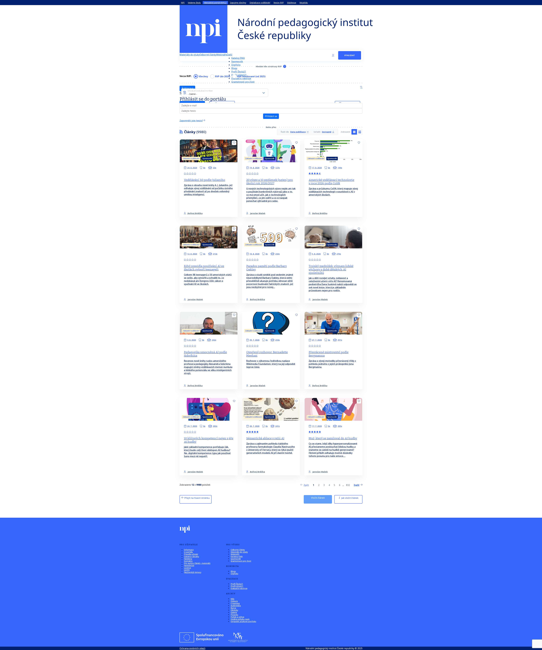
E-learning (235, 603)
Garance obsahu (191, 556)
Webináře (221, 54)
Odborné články (208, 54)
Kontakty (188, 561)
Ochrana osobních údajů (192, 648)
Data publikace (298, 132)
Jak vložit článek (349, 497)
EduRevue (291, 2)
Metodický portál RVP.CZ (215, 2)
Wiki (232, 598)
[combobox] (224, 93)
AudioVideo (236, 605)
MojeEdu (304, 2)
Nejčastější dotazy (192, 572)
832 (348, 485)
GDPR (187, 570)
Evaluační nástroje (239, 588)
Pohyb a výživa (237, 617)
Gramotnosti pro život (242, 81)
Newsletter (189, 565)
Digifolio (236, 64)
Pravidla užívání (191, 554)
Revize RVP (279, 2)
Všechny (203, 76)
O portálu (188, 552)
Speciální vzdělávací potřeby (200, 91)
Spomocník (237, 61)
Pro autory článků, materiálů (197, 563)
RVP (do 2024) (222, 76)
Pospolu (234, 614)
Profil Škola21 (238, 71)
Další (229, 54)
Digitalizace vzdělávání (260, 2)
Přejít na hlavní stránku (197, 497)
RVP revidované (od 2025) (251, 76)
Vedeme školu (194, 2)
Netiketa (188, 558)
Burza (233, 608)
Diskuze (234, 601)
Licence (187, 567)
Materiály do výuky (190, 54)
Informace (189, 549)
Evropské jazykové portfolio (243, 621)
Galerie (234, 612)
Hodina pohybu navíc (240, 619)
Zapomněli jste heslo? (191, 120)
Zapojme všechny (238, 2)
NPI (182, 2)
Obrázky (234, 610)
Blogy (234, 68)
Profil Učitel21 (237, 586)
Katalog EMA (238, 58)
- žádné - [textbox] (192, 94)
